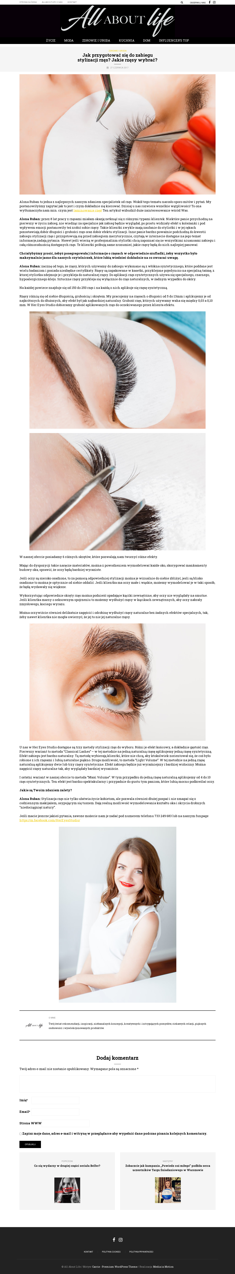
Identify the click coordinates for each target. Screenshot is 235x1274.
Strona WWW (30, 1123)
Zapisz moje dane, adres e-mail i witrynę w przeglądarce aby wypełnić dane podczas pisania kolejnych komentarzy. (114, 1133)
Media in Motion (163, 1266)
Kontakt (72, 2)
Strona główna (28, 2)
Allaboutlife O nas (52, 2)
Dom (146, 40)
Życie (51, 40)
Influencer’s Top (174, 40)
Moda (69, 40)
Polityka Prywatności (141, 1252)
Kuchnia (127, 40)
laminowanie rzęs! (87, 210)
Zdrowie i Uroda (96, 40)
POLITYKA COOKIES (111, 1252)
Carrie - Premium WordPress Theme (114, 1266)
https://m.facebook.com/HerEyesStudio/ (49, 820)
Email (24, 1112)
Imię (23, 1100)
